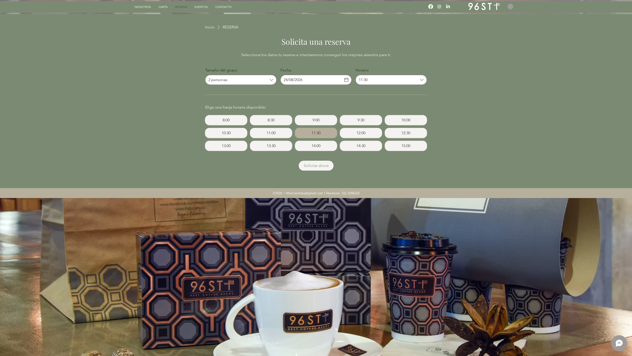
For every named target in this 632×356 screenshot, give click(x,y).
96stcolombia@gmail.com (304, 193)
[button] (510, 6)
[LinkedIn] (448, 6)
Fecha (285, 70)
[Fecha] (346, 80)
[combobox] (240, 80)
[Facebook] (430, 6)
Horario (362, 70)
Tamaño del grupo (221, 70)
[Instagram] (439, 6)
